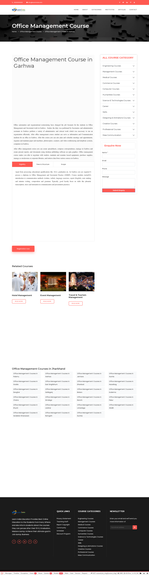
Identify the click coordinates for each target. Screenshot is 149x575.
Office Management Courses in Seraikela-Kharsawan (25, 414)
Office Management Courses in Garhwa (57, 375)
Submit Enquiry (119, 190)
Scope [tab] (63, 164)
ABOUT (85, 9)
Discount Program (63, 534)
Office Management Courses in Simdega (57, 398)
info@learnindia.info (35, 2)
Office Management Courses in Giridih (121, 406)
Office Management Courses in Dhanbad (89, 383)
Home (14, 31)
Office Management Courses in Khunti (25, 406)
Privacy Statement (64, 518)
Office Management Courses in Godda (25, 383)
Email (104, 161)
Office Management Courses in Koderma (121, 390)
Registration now (23, 249)
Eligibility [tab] (22, 164)
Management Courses (112, 72)
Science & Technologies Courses (117, 100)
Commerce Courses (111, 83)
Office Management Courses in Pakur (121, 398)
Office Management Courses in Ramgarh (57, 414)
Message (105, 177)
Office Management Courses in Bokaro (89, 390)
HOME (76, 9)
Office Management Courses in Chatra (25, 398)
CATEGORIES (96, 9)
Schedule (60, 531)
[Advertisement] (53, 96)
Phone (104, 169)
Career (106, 106)
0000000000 (18, 2)
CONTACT (133, 9)
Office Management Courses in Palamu (25, 375)
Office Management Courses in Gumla (121, 375)
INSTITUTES (109, 9)
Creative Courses (110, 124)
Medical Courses (110, 77)
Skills (105, 112)
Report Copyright (63, 525)
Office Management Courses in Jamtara (89, 375)
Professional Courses (112, 129)
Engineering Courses (112, 66)
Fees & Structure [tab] (43, 164)
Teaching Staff (62, 522)
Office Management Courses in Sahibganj (57, 390)
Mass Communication (112, 135)
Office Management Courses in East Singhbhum (57, 383)
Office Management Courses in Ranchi (89, 398)
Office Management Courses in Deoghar (25, 390)
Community (61, 528)
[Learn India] (18, 10)
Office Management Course (31, 31)
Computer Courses (111, 89)
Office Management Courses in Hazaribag (121, 383)
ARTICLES (122, 9)
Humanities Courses (111, 95)
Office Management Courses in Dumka (89, 414)
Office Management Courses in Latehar (57, 406)
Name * (105, 152)
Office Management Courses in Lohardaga (89, 406)
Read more (19, 301)
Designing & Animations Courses (116, 118)
